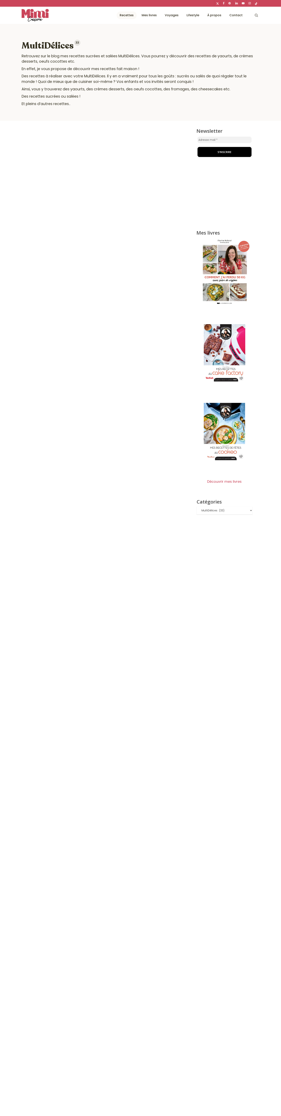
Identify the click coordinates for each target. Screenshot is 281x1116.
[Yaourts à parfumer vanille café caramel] (105, 425)
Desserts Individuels (42, 684)
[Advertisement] (224, 195)
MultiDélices (129, 56)
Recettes (117, 684)
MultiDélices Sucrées (94, 684)
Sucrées (132, 684)
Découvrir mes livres (224, 481)
